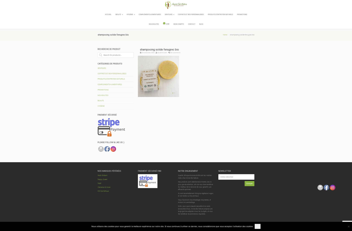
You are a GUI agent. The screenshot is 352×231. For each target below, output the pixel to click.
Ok (257, 226)
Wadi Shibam (102, 175)
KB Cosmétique (103, 191)
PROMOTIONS (103, 90)
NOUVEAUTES (103, 95)
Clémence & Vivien (104, 187)
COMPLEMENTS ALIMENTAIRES (110, 84)
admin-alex (163, 53)
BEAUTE (101, 101)
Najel (99, 183)
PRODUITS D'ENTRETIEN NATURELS (111, 79)
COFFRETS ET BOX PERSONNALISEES (112, 74)
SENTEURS (102, 68)
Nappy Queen (102, 179)
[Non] (348, 226)
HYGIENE (101, 106)
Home (225, 35)
